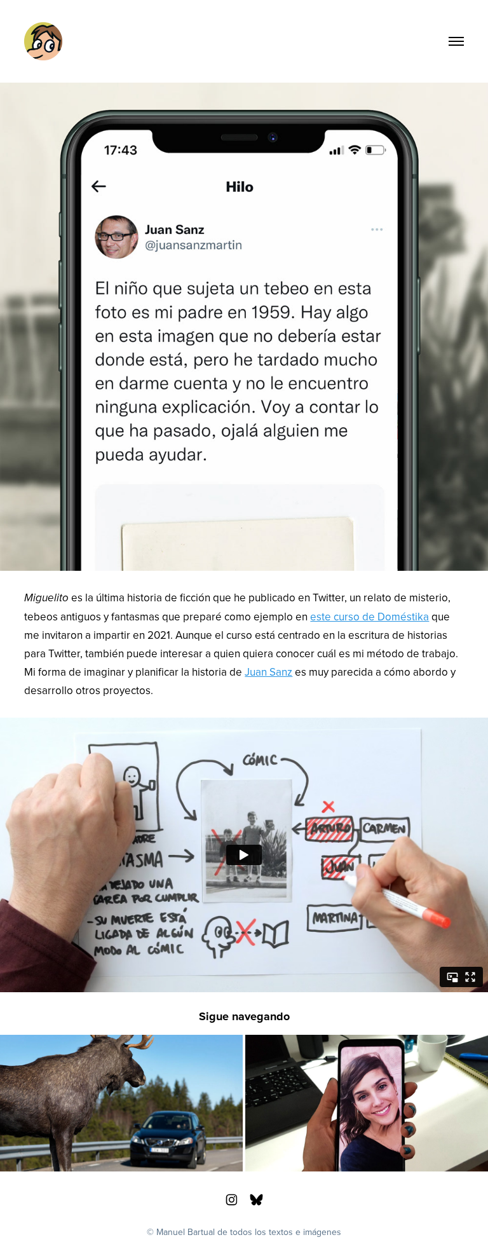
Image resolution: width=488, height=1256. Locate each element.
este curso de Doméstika (369, 616)
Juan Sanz (268, 671)
